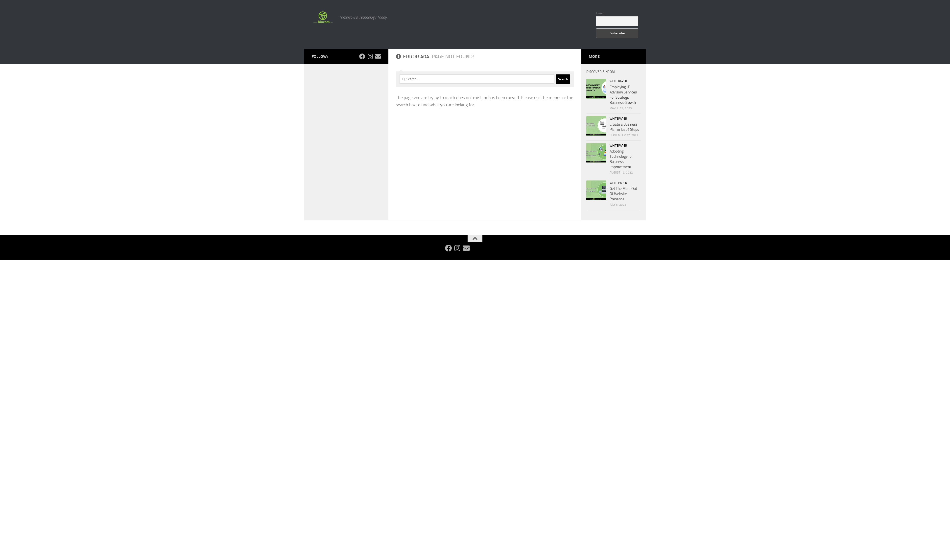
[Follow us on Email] (378, 56)
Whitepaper (618, 81)
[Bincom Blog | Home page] (323, 17)
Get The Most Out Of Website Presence (623, 193)
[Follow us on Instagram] (370, 56)
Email (600, 13)
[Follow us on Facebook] (362, 56)
